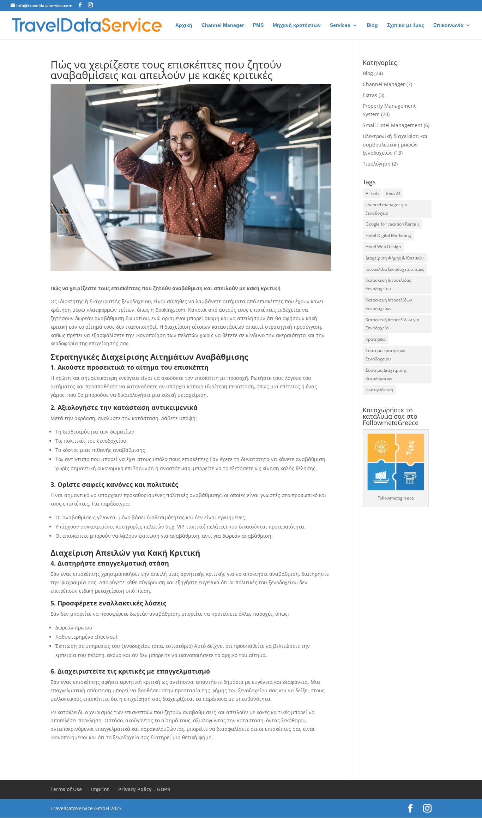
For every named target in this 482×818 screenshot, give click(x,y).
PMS (258, 25)
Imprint (100, 789)
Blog (372, 25)
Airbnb (372, 193)
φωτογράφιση (379, 390)
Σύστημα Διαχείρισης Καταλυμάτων (386, 374)
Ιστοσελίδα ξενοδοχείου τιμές (395, 269)
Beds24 (393, 193)
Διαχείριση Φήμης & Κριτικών (395, 258)
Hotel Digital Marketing (388, 235)
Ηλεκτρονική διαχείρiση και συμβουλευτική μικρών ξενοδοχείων (395, 144)
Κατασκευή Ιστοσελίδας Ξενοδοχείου (388, 284)
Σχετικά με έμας (405, 25)
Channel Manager (222, 25)
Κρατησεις (376, 339)
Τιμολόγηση (377, 163)
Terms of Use (66, 789)
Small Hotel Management (392, 125)
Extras (370, 95)
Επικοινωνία (448, 25)
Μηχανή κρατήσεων (297, 25)
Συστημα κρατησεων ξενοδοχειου (385, 354)
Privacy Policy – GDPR (144, 789)
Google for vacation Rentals (393, 224)
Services (340, 25)
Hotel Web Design (383, 247)
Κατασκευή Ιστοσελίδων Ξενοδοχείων (389, 304)
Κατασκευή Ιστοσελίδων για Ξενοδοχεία (392, 324)
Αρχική (183, 25)
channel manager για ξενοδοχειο (386, 209)
